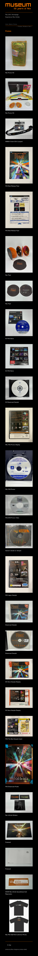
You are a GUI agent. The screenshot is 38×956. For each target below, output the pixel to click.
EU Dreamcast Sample (12, 402)
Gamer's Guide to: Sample (13, 550)
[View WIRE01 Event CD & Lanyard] (19, 129)
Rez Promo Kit (9, 73)
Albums (10, 24)
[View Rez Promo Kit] (19, 54)
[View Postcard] (19, 831)
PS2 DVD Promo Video (12, 518)
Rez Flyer (8, 275)
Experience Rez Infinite (12, 17)
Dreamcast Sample (11, 625)
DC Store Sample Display (13, 682)
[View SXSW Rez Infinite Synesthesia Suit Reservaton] (19, 882)
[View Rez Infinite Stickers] (19, 803)
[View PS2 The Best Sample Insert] (19, 727)
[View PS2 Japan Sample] (19, 575)
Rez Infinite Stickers (11, 815)
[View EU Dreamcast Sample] (19, 388)
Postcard (8, 842)
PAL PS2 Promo (10, 489)
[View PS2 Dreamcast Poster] (19, 764)
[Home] (18, 6)
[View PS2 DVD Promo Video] (19, 506)
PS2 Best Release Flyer (12, 186)
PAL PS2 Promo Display (12, 445)
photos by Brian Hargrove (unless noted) (16, 949)
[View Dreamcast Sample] (19, 612)
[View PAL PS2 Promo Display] (19, 426)
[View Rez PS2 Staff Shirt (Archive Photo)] (19, 917)
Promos (15, 24)
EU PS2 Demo (9, 338)
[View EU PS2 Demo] (19, 323)
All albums (25, 26)
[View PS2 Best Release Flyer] (19, 166)
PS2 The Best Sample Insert (13, 739)
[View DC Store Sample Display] (19, 670)
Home (6, 24)
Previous (20, 26)
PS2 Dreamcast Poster (12, 786)
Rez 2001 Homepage (12, 14)
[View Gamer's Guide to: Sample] (19, 536)
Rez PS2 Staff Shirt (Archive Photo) (16, 935)
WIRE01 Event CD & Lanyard (14, 141)
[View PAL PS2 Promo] (19, 469)
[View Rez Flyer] (19, 255)
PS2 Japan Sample (11, 595)
